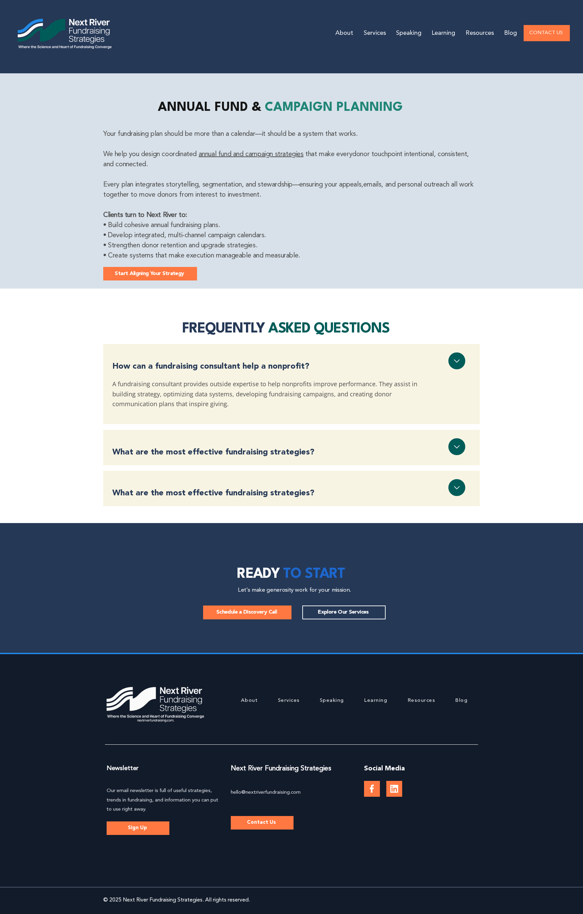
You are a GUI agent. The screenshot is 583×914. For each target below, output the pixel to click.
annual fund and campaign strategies (251, 154)
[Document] (372, 789)
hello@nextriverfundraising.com (266, 792)
